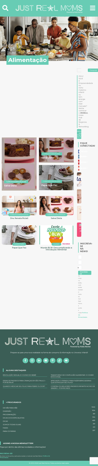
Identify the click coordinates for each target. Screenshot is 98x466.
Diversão (49, 410)
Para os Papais (49, 431)
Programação (49, 414)
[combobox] (82, 70)
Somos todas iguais (49, 424)
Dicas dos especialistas (49, 417)
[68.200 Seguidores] (78, 168)
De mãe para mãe (49, 407)
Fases (49, 427)
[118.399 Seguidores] (78, 156)
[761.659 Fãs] (78, 151)
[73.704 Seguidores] (78, 162)
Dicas (49, 420)
